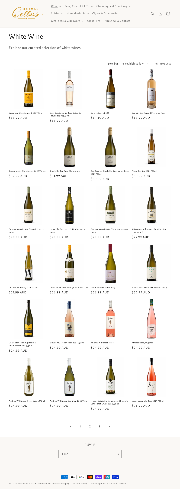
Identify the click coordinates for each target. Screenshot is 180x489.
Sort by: (113, 63)
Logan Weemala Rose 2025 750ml (147, 401)
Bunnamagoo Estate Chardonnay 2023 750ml (109, 230)
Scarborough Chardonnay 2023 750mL (27, 171)
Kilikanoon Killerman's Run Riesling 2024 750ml (149, 230)
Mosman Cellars (26, 483)
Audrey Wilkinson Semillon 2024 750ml (69, 401)
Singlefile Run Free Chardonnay (65, 171)
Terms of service (117, 483)
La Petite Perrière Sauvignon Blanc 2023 (69, 287)
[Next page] (109, 426)
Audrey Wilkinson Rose (102, 343)
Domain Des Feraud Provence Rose (149, 113)
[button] (55, 6)
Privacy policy (98, 483)
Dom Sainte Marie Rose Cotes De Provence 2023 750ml (65, 114)
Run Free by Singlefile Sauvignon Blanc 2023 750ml (110, 172)
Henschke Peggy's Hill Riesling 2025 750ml (67, 230)
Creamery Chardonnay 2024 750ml (25, 113)
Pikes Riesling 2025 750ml (144, 171)
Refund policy (80, 483)
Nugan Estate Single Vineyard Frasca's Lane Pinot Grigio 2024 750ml (109, 402)
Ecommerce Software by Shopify (52, 483)
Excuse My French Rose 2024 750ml (67, 343)
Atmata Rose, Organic (142, 343)
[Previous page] (71, 426)
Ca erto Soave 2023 (100, 113)
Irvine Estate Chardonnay (103, 287)
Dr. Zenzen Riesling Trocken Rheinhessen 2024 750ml (22, 344)
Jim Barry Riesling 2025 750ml (23, 287)
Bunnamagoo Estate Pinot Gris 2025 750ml (26, 230)
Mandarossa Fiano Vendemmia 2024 (149, 287)
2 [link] (90, 426)
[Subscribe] (117, 454)
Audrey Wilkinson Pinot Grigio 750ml (27, 401)
